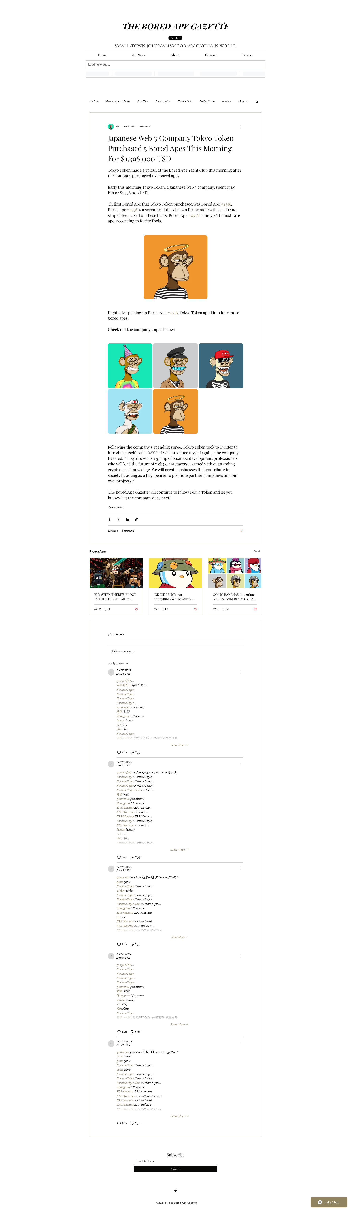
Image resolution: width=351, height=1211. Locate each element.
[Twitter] (175, 1191)
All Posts (94, 101)
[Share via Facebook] (109, 519)
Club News (143, 101)
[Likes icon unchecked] (119, 752)
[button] (256, 101)
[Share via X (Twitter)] (118, 519)
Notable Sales (185, 101)
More (241, 101)
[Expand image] (130, 365)
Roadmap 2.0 (163, 101)
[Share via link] (136, 519)
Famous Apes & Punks (118, 101)
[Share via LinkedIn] (127, 519)
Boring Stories (207, 101)
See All (257, 551)
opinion (226, 101)
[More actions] (241, 126)
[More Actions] (241, 672)
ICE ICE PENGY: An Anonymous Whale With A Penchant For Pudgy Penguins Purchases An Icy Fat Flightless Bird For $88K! (174, 596)
